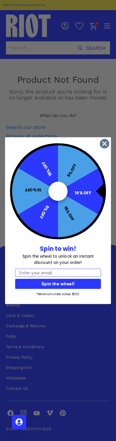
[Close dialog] (104, 143)
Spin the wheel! (58, 283)
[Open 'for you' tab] (19, 422)
